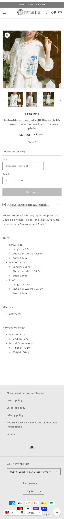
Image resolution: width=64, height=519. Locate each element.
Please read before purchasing (25, 393)
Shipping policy (16, 407)
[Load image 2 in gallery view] (31, 99)
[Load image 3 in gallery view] (48, 99)
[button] (4, 12)
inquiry (11, 434)
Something (32, 113)
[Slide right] (60, 100)
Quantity (7, 174)
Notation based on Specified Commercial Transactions (32, 424)
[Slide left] (3, 100)
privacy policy (15, 415)
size (4, 159)
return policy (14, 400)
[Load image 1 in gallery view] (15, 99)
